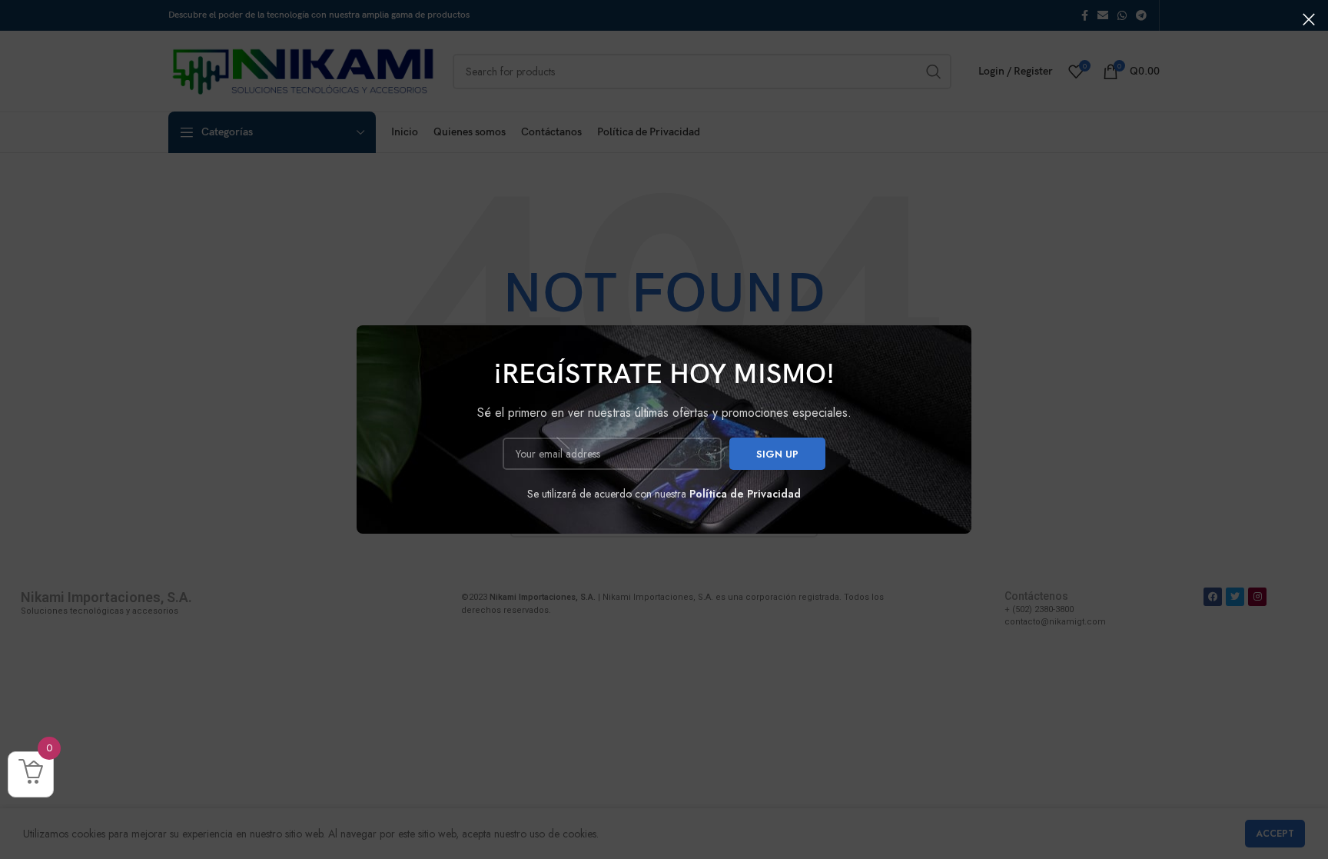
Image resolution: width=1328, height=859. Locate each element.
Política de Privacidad (745, 493)
